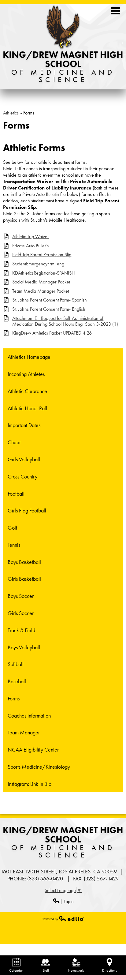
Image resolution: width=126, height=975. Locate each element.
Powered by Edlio (63, 918)
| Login (67, 901)
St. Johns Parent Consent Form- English (48, 309)
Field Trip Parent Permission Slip (41, 254)
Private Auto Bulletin (30, 246)
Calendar (16, 970)
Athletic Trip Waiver (30, 236)
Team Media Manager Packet (40, 291)
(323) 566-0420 (45, 878)
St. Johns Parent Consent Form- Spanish (49, 300)
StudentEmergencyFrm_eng (38, 264)
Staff (46, 970)
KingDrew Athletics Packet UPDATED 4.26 (52, 333)
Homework (76, 970)
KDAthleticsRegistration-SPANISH (43, 273)
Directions (109, 970)
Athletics (11, 113)
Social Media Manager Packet (41, 282)
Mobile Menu (115, 10)
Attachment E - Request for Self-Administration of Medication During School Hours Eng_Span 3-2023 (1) (65, 321)
